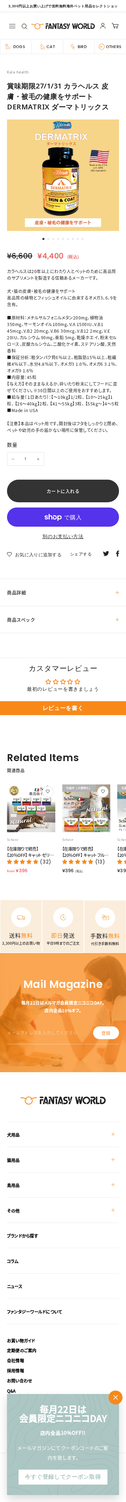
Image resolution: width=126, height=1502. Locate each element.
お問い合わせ (19, 1381)
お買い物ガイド (21, 1341)
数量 (12, 444)
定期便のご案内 (22, 1350)
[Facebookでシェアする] (117, 553)
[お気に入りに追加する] (48, 792)
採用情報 (15, 1370)
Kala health (18, 72)
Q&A (11, 1391)
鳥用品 (13, 1185)
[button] (23, 861)
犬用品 (13, 1135)
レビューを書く (63, 708)
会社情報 (15, 1360)
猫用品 (13, 1160)
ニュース (14, 1286)
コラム (13, 1261)
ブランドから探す (22, 1236)
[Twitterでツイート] (106, 553)
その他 (13, 1211)
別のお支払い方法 (63, 536)
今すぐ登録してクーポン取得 (63, 1477)
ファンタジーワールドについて (34, 1312)
